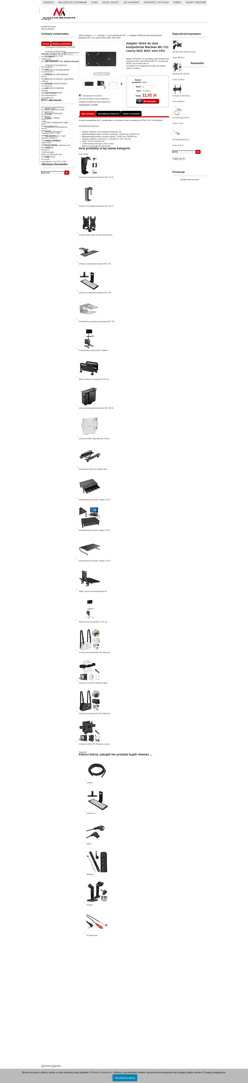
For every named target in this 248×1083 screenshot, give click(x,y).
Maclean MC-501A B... (181, 74)
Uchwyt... (90, 905)
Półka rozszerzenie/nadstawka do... (93, 591)
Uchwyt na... (91, 813)
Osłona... (90, 783)
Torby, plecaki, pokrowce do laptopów (57, 146)
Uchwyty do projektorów (56, 65)
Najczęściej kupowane (72, 2)
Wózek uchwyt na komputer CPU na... (94, 379)
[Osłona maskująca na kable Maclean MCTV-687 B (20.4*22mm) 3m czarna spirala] (97, 780)
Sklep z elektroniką (49, 1057)
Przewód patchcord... (181, 118)
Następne (121, 83)
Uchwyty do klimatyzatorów (57, 70)
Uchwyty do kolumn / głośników (59, 79)
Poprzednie (80, 83)
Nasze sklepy (110, 2)
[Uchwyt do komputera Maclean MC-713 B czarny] (89, 175)
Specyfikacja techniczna (108, 114)
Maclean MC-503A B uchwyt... (184, 52)
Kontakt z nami (47, 957)
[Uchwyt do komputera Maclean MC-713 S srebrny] (89, 204)
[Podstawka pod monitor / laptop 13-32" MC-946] (90, 497)
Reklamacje (46, 972)
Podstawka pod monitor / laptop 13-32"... (95, 500)
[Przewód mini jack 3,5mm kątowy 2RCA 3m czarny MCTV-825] (97, 933)
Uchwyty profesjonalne (55, 51)
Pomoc (177, 2)
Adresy (44, 999)
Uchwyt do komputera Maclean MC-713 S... (97, 206)
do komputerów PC (117, 35)
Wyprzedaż (50, 157)
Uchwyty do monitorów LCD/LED (60, 47)
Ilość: (138, 87)
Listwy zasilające (53, 141)
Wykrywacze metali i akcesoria (54, 1053)
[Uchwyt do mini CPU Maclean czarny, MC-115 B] (90, 742)
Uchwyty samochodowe (56, 83)
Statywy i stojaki (52, 118)
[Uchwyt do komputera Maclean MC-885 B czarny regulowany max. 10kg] (89, 406)
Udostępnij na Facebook (92, 96)
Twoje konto (46, 991)
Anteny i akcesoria (53, 131)
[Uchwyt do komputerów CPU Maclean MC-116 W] (90, 650)
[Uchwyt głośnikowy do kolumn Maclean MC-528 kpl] (97, 902)
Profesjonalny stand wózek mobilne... (94, 350)
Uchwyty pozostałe (53, 92)
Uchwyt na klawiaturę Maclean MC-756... (95, 293)
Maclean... (90, 874)
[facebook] (46, 1066)
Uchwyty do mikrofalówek (56, 74)
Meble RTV (50, 109)
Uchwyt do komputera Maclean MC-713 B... (97, 177)
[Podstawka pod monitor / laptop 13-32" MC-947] (90, 528)
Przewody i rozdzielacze (56, 127)
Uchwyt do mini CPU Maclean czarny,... (95, 744)
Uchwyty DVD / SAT (54, 56)
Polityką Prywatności (102, 1072)
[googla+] (56, 1066)
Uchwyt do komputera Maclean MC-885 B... (97, 408)
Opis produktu (87, 114)
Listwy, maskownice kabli (56, 122)
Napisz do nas (47, 1002)
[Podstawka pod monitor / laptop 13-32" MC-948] (90, 558)
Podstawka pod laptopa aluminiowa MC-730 (96, 321)
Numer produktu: (136, 81)
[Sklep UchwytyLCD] (59, 13)
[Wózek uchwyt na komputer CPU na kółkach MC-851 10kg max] (89, 377)
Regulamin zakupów (49, 964)
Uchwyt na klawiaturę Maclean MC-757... (95, 264)
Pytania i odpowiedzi (49, 1043)
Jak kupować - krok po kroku (53, 1047)
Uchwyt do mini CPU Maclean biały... (94, 683)
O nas (94, 2)
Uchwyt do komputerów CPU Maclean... (95, 652)
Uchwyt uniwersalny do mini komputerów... (96, 235)
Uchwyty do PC (52, 61)
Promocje (178, 172)
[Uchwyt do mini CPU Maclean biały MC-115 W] (90, 681)
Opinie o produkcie (131, 114)
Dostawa (45, 995)
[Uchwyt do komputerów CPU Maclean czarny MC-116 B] (90, 711)
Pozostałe (49, 152)
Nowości (49, 2)
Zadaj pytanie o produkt (88, 105)
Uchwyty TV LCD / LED (55, 42)
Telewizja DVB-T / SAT (55, 136)
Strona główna (85, 35)
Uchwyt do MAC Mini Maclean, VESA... (95, 439)
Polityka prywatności (49, 960)
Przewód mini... (92, 935)
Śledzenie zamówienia (50, 1006)
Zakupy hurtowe (196, 2)
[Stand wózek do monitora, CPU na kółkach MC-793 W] (90, 619)
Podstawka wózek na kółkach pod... (93, 469)
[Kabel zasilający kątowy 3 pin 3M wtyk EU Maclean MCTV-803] (97, 841)
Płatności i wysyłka (156, 2)
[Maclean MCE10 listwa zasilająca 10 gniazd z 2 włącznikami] (97, 872)
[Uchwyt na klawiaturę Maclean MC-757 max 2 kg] (89, 261)
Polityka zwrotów (48, 968)
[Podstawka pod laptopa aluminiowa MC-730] (89, 319)
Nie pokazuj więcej (125, 1077)
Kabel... (89, 844)
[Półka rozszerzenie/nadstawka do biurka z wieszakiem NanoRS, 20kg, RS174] (90, 589)
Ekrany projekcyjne (54, 113)
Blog (43, 1060)
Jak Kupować (131, 2)
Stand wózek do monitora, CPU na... (93, 622)
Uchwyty (101, 35)
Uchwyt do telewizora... (181, 96)
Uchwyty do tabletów (54, 88)
